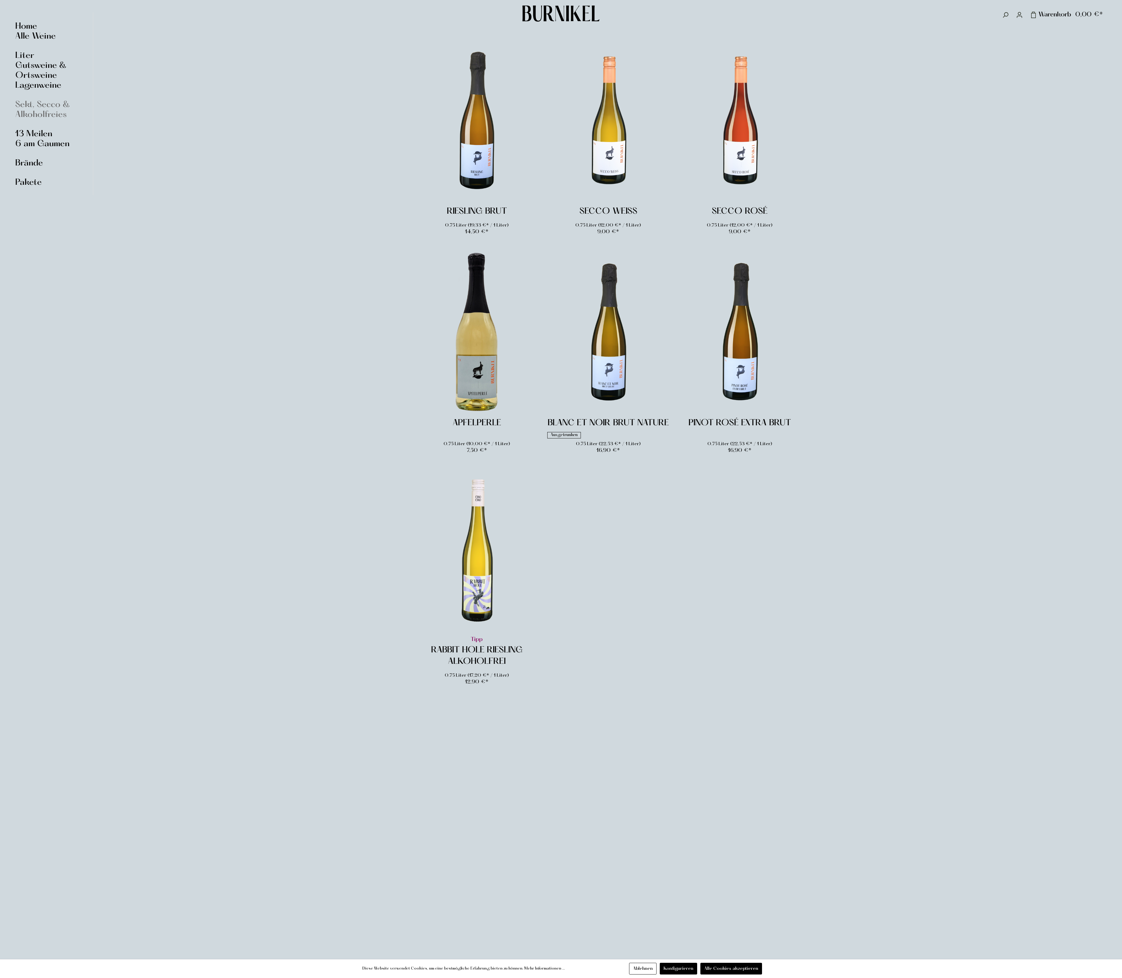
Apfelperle (477, 423)
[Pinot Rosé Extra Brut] (740, 332)
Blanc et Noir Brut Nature (608, 423)
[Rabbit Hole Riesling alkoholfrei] (477, 551)
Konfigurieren (678, 968)
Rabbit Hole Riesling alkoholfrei (477, 656)
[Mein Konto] (1019, 15)
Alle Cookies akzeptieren (731, 968)
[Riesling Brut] (477, 120)
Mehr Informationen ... (544, 969)
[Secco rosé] (740, 120)
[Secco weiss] (608, 120)
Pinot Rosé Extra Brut (739, 423)
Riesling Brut (477, 211)
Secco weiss (608, 211)
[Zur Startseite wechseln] (561, 14)
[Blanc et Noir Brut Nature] (608, 332)
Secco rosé (740, 211)
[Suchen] (1005, 15)
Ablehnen (643, 968)
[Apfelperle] (477, 332)
